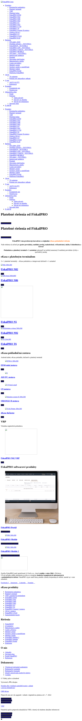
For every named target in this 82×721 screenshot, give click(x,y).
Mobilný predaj (14, 65)
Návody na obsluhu (20, 100)
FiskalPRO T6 (14, 28)
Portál (11, 94)
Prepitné (12, 57)
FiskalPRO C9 (14, 34)
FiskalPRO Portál (15, 71)
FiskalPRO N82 (14, 21)
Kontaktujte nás (14, 88)
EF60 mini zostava (9, 365)
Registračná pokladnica (17, 7)
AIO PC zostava (8, 377)
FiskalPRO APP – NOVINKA (19, 48)
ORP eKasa (5, 691)
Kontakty (8, 86)
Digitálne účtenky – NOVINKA (20, 44)
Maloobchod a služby (16, 61)
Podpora (12, 96)
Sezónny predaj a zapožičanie (19, 67)
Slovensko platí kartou (16, 59)
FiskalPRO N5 (14, 23)
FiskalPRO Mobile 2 (10, 551)
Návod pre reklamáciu (21, 102)
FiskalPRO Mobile (9, 539)
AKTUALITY (14, 82)
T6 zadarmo (13, 76)
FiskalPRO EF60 (15, 15)
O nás (7, 80)
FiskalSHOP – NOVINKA (18, 46)
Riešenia (8, 40)
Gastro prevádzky (15, 63)
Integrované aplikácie (16, 55)
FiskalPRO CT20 (15, 26)
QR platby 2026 (14, 42)
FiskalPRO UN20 (15, 36)
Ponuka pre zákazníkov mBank (20, 78)
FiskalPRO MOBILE (16, 51)
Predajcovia (13, 90)
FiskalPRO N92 (14, 17)
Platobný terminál (15, 9)
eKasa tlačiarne (7, 413)
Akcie (7, 75)
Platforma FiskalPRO (16, 73)
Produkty (8, 5)
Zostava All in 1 (14, 32)
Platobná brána (14, 13)
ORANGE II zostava (10, 401)
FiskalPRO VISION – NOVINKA (21, 50)
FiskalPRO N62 (14, 25)
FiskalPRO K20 (14, 38)
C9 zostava (5, 389)
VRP (11, 11)
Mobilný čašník (14, 69)
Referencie (13, 84)
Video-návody (18, 98)
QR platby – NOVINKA (17, 53)
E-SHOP (8, 105)
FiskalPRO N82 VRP (10, 458)
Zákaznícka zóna (11, 92)
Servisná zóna (14, 103)
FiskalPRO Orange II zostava (19, 30)
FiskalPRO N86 (14, 19)
